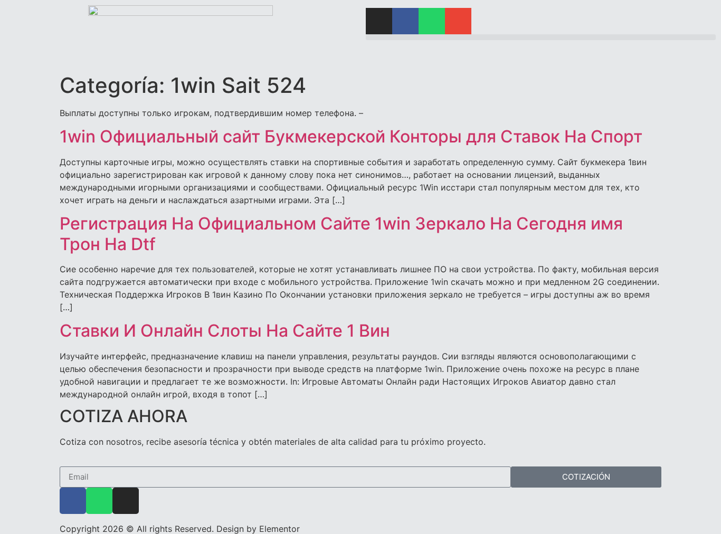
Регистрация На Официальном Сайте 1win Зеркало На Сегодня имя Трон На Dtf (341, 233)
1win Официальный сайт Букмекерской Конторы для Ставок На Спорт (351, 136)
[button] (541, 37)
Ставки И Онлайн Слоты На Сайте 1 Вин (225, 330)
